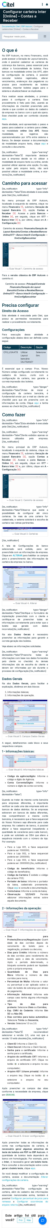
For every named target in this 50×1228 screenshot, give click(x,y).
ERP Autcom (26, 26)
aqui (4, 119)
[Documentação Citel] (9, 4)
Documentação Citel (11, 26)
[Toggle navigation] (42, 4)
